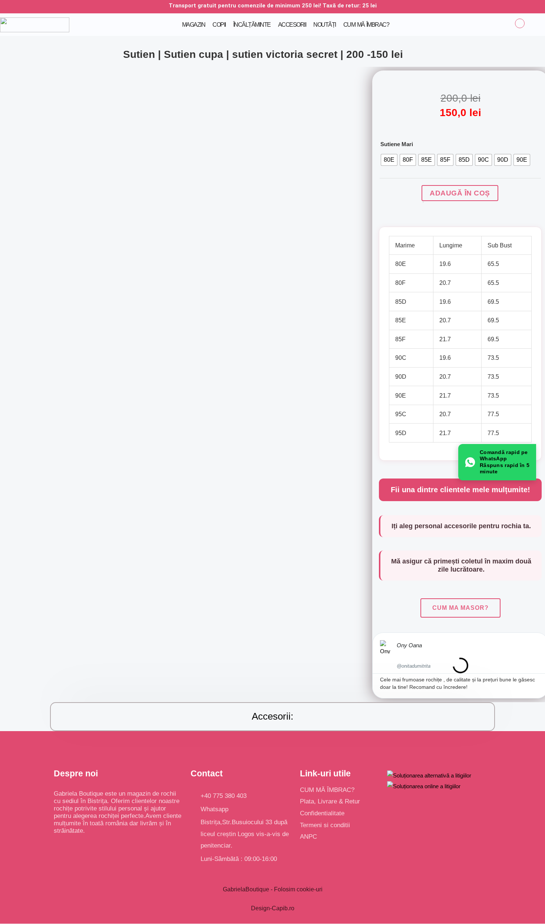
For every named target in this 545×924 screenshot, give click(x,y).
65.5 (493, 264)
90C (400, 358)
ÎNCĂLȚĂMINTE (252, 25)
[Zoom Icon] (353, 76)
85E (400, 320)
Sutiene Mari (396, 144)
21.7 (445, 339)
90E (400, 395)
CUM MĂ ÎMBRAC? (366, 25)
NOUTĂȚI (324, 25)
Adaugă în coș (460, 193)
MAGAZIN (193, 25)
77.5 (493, 414)
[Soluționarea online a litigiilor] (423, 786)
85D (400, 302)
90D (400, 377)
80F (400, 283)
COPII (219, 25)
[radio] (389, 159)
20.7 (445, 283)
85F (400, 339)
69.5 (493, 302)
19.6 (445, 264)
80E (400, 264)
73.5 (493, 358)
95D (400, 433)
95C (400, 414)
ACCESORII (292, 25)
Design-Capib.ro (272, 908)
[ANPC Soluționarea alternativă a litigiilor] (429, 775)
